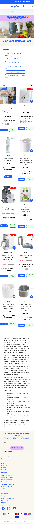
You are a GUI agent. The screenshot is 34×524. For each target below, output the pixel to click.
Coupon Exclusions (6, 475)
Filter (5, 85)
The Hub (3, 488)
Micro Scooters (5, 470)
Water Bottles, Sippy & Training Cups (15, 76)
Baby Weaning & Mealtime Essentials (13, 54)
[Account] (28, 6)
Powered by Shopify (25, 521)
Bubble (3, 461)
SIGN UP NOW (17, 447)
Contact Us (4, 493)
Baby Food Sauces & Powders (15, 72)
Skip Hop (4, 467)
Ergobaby (4, 465)
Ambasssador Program (7, 477)
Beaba (3, 459)
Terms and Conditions (7, 484)
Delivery (3, 496)
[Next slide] (32, 18)
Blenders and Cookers (13, 59)
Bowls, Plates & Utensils (14, 62)
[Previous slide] (2, 18)
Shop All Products (6, 486)
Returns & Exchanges (7, 498)
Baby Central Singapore (14, 521)
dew (2, 463)
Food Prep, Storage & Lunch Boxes (14, 67)
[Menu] (2, 6)
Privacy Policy (5, 482)
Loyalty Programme (7, 479)
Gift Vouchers (5, 500)
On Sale (3, 502)
